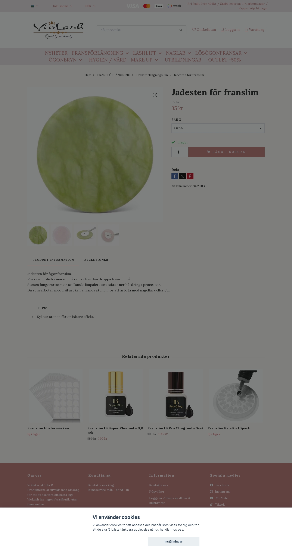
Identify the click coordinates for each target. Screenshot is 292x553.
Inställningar (174, 541)
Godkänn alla (118, 541)
